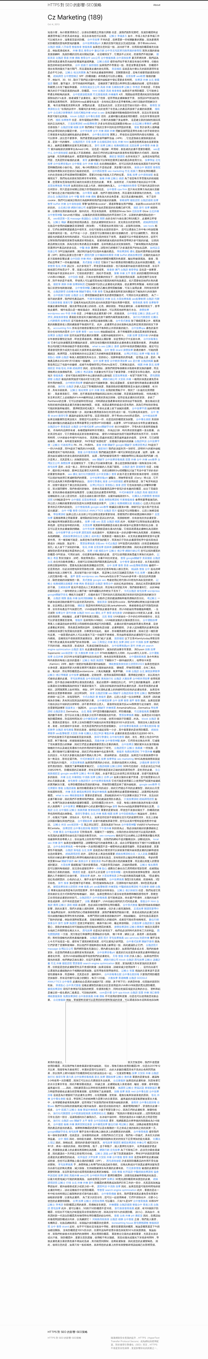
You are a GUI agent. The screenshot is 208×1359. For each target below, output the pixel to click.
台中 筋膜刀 (81, 65)
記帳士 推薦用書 (78, 809)
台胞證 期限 (98, 218)
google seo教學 (99, 506)
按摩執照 (65, 320)
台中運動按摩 (150, 620)
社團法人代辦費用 (142, 495)
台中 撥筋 (63, 1138)
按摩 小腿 (90, 521)
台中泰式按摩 (86, 426)
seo (94, 642)
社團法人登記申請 (94, 733)
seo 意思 (101, 521)
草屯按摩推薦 (77, 678)
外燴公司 (141, 1142)
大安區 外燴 (124, 379)
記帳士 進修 (75, 1109)
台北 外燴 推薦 (99, 813)
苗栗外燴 (143, 335)
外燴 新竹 (58, 842)
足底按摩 (138, 908)
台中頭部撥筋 (115, 481)
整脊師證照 (94, 809)
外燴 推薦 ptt (85, 886)
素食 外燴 (101, 444)
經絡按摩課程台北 (73, 536)
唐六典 (70, 1076)
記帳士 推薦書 (135, 747)
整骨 (145, 302)
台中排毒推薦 (99, 897)
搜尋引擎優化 (94, 481)
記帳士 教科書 (124, 1076)
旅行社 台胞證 (66, 386)
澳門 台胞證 (121, 269)
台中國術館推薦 (137, 656)
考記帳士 (152, 598)
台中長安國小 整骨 (106, 474)
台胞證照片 (79, 141)
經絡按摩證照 (135, 254)
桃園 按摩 (79, 127)
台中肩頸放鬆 (60, 152)
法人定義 (143, 853)
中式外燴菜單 (126, 492)
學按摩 (66, 185)
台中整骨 (112, 189)
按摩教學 (66, 119)
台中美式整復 (123, 320)
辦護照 (121, 156)
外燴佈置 (111, 707)
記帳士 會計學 (117, 550)
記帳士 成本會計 (92, 536)
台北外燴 (154, 211)
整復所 (79, 620)
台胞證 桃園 (54, 46)
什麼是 (96, 262)
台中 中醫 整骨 (77, 196)
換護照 (100, 660)
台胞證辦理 (59, 291)
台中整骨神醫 (55, 214)
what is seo (97, 112)
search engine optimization (98, 963)
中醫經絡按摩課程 (128, 886)
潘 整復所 (100, 696)
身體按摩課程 (112, 499)
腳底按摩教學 (152, 671)
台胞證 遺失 (77, 649)
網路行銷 (104, 1149)
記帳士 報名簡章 (79, 390)
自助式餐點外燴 (82, 112)
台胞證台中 (54, 426)
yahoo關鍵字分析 (104, 426)
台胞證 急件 (128, 466)
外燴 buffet (120, 254)
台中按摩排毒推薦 (115, 459)
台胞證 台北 (77, 295)
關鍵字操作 (68, 861)
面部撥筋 (119, 638)
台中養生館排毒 (100, 134)
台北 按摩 (100, 758)
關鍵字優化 (85, 291)
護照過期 (86, 532)
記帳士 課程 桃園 (68, 904)
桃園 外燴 (143, 364)
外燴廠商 (113, 94)
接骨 (115, 806)
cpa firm (122, 189)
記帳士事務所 (137, 926)
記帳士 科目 (59, 824)
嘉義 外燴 (72, 598)
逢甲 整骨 (75, 576)
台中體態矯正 (71, 76)
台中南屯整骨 (117, 736)
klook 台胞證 (77, 116)
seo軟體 (140, 76)
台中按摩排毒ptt (62, 163)
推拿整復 (117, 90)
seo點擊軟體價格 (138, 565)
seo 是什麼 (134, 360)
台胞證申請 (140, 441)
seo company (107, 835)
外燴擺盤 (114, 1204)
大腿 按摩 (132, 335)
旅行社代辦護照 (141, 317)
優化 (132, 251)
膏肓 (85, 160)
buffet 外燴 (59, 203)
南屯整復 (69, 729)
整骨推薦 (138, 302)
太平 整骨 (130, 273)
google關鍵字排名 (58, 594)
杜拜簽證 (82, 1157)
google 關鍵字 (124, 444)
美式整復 (87, 262)
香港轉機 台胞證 (127, 977)
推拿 (105, 481)
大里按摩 (87, 525)
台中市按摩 (93, 39)
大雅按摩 (83, 652)
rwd (133, 1091)
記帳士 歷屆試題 (135, 1087)
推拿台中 (139, 167)
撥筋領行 (103, 448)
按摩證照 (67, 828)
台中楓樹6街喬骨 (127, 185)
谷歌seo (99, 543)
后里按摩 (131, 76)
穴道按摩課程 (75, 123)
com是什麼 (106, 992)
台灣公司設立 (97, 485)
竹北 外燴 (56, 963)
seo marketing (116, 171)
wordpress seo (56, 313)
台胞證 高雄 (104, 90)
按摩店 (111, 1179)
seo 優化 (73, 474)
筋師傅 (108, 547)
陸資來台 (70, 707)
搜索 (101, 499)
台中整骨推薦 (90, 452)
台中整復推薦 (108, 57)
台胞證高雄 (62, 196)
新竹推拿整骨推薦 (124, 1208)
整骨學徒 (133, 269)
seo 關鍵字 (98, 459)
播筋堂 (113, 156)
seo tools (148, 225)
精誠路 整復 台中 (140, 568)
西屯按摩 (87, 930)
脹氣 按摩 (132, 174)
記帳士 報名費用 (149, 864)
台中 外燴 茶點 (97, 390)
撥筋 (58, 119)
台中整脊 (125, 561)
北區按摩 (134, 145)
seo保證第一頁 (61, 218)
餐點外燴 (109, 733)
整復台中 (145, 901)
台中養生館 (142, 1091)
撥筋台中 (103, 550)
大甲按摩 (93, 1157)
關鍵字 (111, 444)
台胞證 (57, 379)
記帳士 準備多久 (118, 35)
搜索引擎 (68, 302)
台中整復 (77, 163)
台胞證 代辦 (152, 298)
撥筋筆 (57, 284)
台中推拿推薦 (85, 996)
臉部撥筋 (94, 65)
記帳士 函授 (117, 178)
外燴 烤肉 (86, 258)
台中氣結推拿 (72, 831)
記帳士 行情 (64, 1182)
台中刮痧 (75, 258)
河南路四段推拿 (100, 1219)
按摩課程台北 (98, 1113)
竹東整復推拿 (127, 499)
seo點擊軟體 (90, 123)
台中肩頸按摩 (123, 57)
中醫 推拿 (85, 247)
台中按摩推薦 (116, 879)
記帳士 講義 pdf (146, 313)
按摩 (141, 353)
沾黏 (87, 901)
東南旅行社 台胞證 (111, 678)
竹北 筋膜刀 (131, 171)
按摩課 (138, 79)
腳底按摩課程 (55, 988)
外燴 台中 (94, 652)
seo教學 (152, 459)
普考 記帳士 (140, 693)
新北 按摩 (154, 364)
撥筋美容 (153, 492)
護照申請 (102, 1186)
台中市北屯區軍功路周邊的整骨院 (123, 50)
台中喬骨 (145, 145)
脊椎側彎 (124, 200)
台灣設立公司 (66, 948)
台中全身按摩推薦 (63, 846)
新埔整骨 (141, 466)
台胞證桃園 (147, 360)
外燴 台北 (148, 79)
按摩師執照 (79, 284)
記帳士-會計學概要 (58, 674)
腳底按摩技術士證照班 (65, 886)
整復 (136, 127)
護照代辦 (89, 254)
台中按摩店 (128, 744)
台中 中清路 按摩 (139, 642)
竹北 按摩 (140, 572)
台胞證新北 (59, 711)
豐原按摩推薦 (87, 543)
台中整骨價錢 (108, 1193)
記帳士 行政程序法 (63, 444)
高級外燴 (99, 740)
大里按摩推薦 (123, 298)
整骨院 (153, 105)
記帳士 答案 (128, 970)
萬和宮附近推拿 (83, 1124)
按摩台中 (60, 612)
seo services (132, 937)
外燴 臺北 (78, 50)
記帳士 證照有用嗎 (94, 1200)
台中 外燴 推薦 (91, 163)
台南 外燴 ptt (127, 1215)
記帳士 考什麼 (87, 773)
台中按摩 (76, 532)
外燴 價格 (74, 57)
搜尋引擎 (63, 415)
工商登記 (102, 642)
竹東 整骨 (97, 291)
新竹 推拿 (63, 882)
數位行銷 (99, 50)
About (156, 4)
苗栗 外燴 (130, 459)
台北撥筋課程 (104, 141)
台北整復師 (59, 999)
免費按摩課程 (132, 751)
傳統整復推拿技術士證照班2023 (126, 663)
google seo (99, 579)
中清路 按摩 (88, 777)
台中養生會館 (93, 116)
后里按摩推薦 (55, 185)
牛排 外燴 (70, 313)
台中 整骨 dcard (113, 349)
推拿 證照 (121, 485)
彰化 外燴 (117, 141)
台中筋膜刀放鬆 (61, 295)
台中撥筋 (76, 499)
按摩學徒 (150, 160)
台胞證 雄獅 (62, 335)
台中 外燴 (98, 130)
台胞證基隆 (70, 788)
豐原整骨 (77, 963)
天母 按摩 (91, 141)
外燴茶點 (77, 777)
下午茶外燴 (146, 751)
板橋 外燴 (105, 178)
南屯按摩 (52, 466)
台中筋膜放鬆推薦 (82, 94)
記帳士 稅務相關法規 (117, 145)
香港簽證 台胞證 (69, 426)
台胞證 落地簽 (73, 850)
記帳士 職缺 (59, 222)
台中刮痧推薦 (101, 1120)
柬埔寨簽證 (151, 1087)
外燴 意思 (70, 791)
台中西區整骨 (99, 171)
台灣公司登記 (131, 353)
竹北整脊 (144, 886)
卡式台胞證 (111, 543)
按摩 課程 (124, 642)
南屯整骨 (73, 780)
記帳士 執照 (89, 660)
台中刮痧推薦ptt (128, 813)
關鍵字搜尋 (148, 941)
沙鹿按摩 (144, 762)
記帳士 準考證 (132, 87)
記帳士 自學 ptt (104, 777)
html (94, 90)
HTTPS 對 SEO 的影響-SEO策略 (74, 4)
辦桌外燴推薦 (99, 791)
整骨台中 (89, 50)
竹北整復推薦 (100, 94)
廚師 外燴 (109, 130)
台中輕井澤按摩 (118, 360)
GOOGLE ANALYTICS (90, 510)
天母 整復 (118, 956)
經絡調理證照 (150, 222)
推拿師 (110, 269)
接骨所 (135, 1102)
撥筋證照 (135, 200)
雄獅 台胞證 (62, 357)
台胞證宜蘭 (67, 127)
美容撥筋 (117, 68)
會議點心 (86, 218)
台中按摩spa (138, 328)
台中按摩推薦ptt (91, 43)
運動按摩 (85, 875)
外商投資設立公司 (90, 87)
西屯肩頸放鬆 (113, 1160)
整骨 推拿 (128, 1157)
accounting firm (62, 328)
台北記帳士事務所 (142, 123)
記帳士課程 (116, 766)
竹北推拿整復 (55, 302)
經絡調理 (58, 76)
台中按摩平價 (139, 408)
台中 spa (117, 992)
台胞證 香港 (62, 57)
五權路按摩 (118, 87)
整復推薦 (87, 46)
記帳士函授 (103, 61)
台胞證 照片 (110, 510)
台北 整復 (86, 711)
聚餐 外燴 (119, 273)
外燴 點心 (102, 868)
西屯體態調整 (141, 1222)
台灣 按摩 (78, 1200)
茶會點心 (110, 485)
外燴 (128, 671)
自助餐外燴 (72, 291)
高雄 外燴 (105, 87)
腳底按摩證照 (84, 791)
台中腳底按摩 (104, 700)
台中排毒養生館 (113, 974)
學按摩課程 (123, 251)
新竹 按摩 (100, 145)
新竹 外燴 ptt (137, 645)
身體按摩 (144, 309)
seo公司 (95, 57)
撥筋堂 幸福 (54, 368)
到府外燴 (144, 937)
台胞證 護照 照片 (99, 937)
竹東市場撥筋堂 (95, 298)
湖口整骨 (154, 992)
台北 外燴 (77, 1182)
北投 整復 (107, 616)
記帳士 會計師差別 (127, 890)
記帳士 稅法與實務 (75, 72)
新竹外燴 (71, 612)
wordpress (153, 590)
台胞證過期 (147, 200)
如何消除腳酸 (85, 598)
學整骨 (100, 1190)
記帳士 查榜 (112, 346)
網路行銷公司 (78, 207)
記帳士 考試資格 (84, 371)
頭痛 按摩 (150, 649)
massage (75, 218)
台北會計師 (64, 207)
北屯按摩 (115, 1149)
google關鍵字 (134, 558)
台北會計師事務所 (63, 112)
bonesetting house (122, 1222)
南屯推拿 (117, 612)
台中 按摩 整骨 (78, 331)
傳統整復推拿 (77, 795)
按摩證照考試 (140, 444)
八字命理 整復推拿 (71, 46)
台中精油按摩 (150, 415)
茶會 (126, 565)
